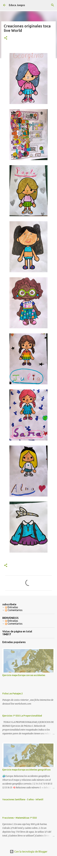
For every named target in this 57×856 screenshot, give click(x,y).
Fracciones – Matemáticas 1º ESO (19, 817)
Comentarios (14, 610)
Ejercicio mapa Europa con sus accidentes (23, 675)
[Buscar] (52, 5)
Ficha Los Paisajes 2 (12, 693)
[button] (6, 38)
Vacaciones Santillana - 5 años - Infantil (22, 799)
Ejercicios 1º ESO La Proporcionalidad (22, 715)
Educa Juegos (17, 5)
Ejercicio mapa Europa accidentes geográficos (26, 769)
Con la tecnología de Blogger (30, 851)
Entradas (12, 607)
